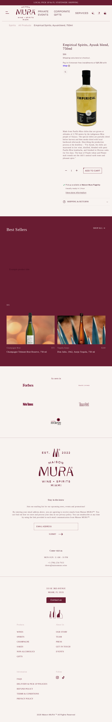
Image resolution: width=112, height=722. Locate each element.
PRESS (59, 642)
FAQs (19, 679)
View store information (76, 193)
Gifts (20, 656)
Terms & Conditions (28, 694)
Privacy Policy (25, 699)
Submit (52, 534)
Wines (20, 632)
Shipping (66, 58)
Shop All (98, 228)
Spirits (12, 25)
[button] (93, 13)
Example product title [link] (19, 269)
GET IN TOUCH (63, 647)
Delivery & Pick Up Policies (32, 684)
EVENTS (60, 652)
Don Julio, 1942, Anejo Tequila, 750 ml (76, 352)
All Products (24, 25)
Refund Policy (25, 689)
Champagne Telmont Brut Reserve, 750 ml (27, 352)
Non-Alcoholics (26, 652)
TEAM (59, 637)
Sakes (20, 647)
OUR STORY (61, 632)
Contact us (56, 600)
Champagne (23, 642)
